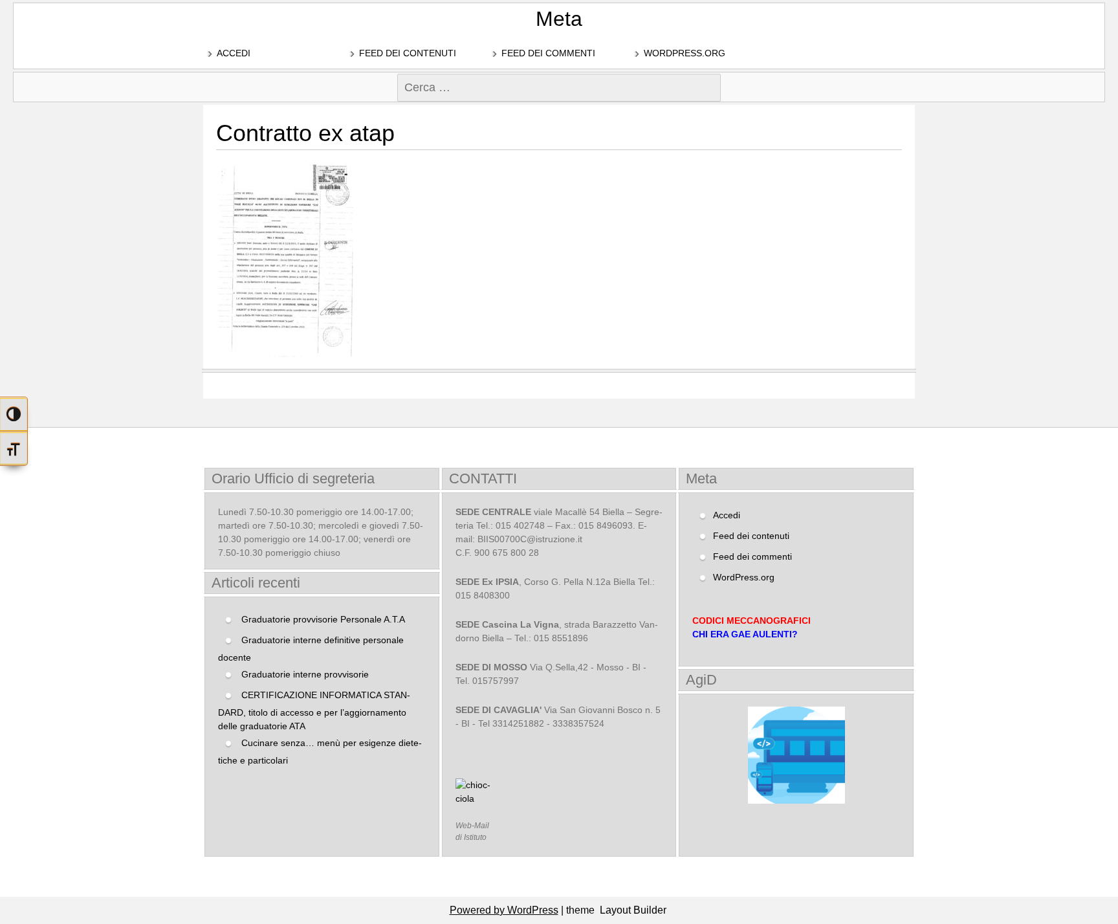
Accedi (233, 53)
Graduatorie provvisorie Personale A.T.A (323, 619)
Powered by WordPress (504, 910)
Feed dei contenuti (407, 53)
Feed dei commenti (548, 53)
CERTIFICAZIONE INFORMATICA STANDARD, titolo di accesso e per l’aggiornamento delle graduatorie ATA (314, 710)
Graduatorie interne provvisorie (305, 674)
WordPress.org (684, 53)
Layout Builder (633, 910)
